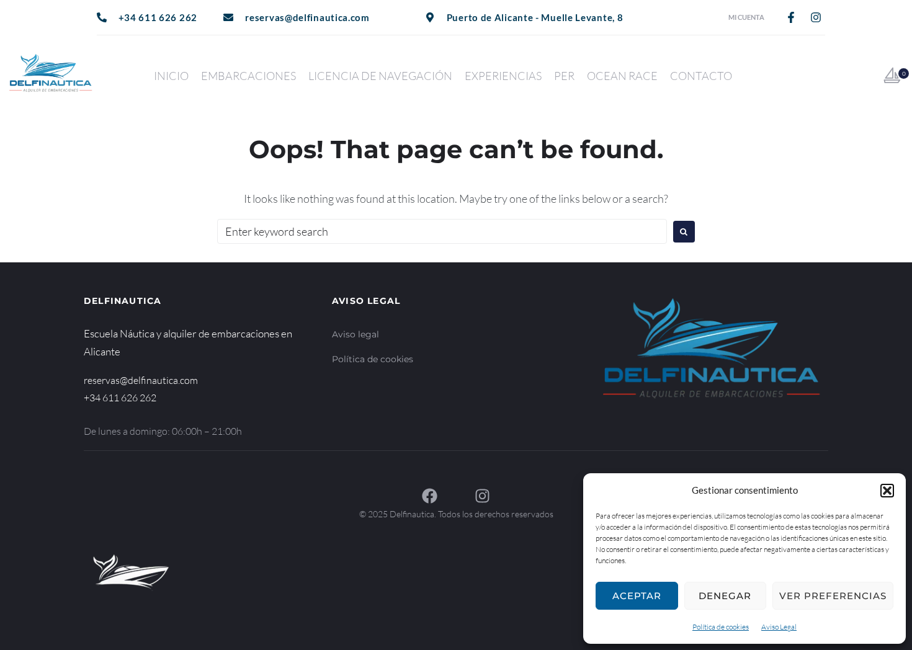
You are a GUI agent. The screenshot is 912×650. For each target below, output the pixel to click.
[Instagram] (816, 17)
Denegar (725, 596)
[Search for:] (442, 231)
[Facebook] (430, 496)
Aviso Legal (779, 626)
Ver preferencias (833, 596)
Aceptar (636, 596)
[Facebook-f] (791, 17)
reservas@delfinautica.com (141, 380)
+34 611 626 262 (120, 397)
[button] (887, 490)
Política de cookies (720, 626)
